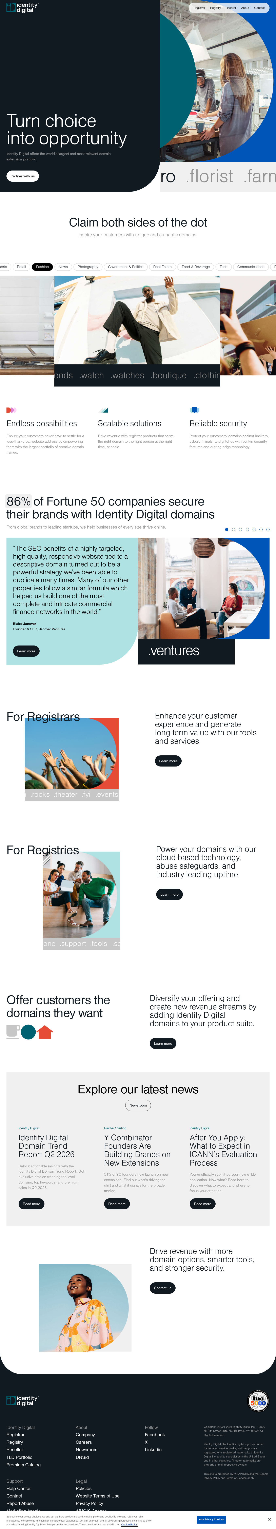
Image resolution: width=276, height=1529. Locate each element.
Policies (84, 1489)
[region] (138, 1520)
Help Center (18, 1489)
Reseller (231, 8)
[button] (245, 8)
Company (85, 1435)
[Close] (269, 1519)
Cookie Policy (129, 1525)
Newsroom (138, 1106)
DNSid (82, 1458)
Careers (84, 1443)
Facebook (155, 1435)
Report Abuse (20, 1504)
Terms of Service (236, 1478)
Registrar (199, 8)
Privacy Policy (89, 1504)
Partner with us (23, 177)
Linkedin (153, 1450)
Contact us (162, 1288)
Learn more (26, 651)
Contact (259, 8)
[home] (22, 8)
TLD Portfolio (19, 1458)
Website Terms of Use (98, 1496)
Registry (215, 8)
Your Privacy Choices (211, 1519)
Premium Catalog (23, 1465)
